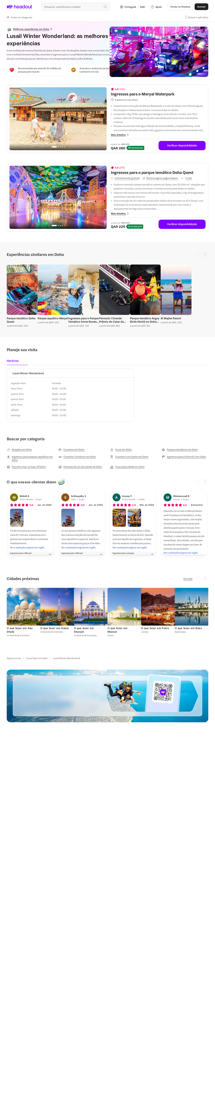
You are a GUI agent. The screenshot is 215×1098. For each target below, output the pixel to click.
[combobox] (76, 6)
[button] (19, 17)
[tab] (14, 362)
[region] (58, 118)
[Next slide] (205, 254)
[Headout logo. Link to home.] (19, 6)
